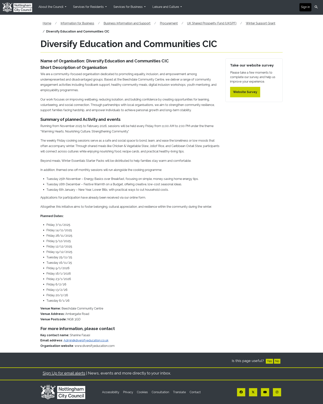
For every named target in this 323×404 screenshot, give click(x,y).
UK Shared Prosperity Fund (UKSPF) (211, 23)
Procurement (169, 23)
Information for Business (77, 23)
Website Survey (245, 92)
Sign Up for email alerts (64, 373)
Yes (269, 361)
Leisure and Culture (166, 7)
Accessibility (111, 392)
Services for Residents (88, 7)
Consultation (161, 392)
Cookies (143, 392)
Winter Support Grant (260, 23)
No (277, 361)
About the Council (51, 7)
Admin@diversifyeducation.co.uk (86, 340)
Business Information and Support (127, 23)
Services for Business (128, 7)
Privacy (128, 392)
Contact (195, 392)
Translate (180, 392)
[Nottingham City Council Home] (62, 392)
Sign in (305, 7)
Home (47, 23)
